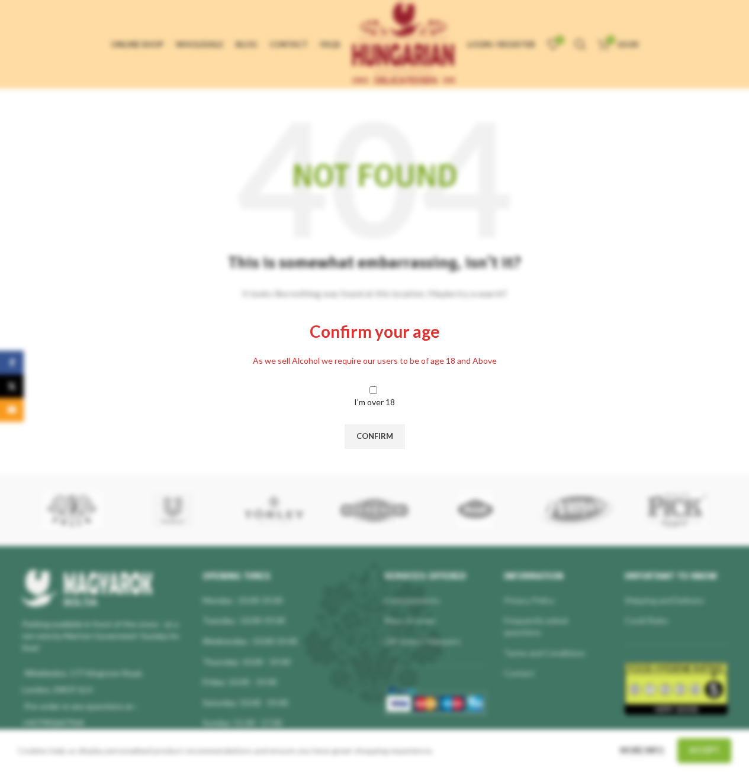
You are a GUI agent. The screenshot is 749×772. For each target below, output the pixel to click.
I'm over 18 (374, 402)
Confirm (374, 436)
